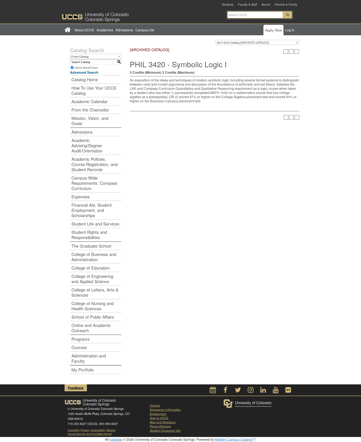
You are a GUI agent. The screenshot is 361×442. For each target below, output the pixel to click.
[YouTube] (275, 390)
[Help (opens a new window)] (296, 51)
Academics (105, 30)
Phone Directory (160, 426)
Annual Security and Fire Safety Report (90, 434)
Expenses (80, 197)
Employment (158, 414)
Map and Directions (162, 422)
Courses (79, 347)
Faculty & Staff (247, 4)
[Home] (67, 30)
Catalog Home (84, 79)
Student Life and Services (95, 224)
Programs (80, 339)
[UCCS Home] (120, 16)
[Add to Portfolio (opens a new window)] (285, 51)
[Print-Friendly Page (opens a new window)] (291, 51)
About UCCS (84, 30)
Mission (111, 430)
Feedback (76, 387)
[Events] (212, 390)
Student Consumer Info (165, 430)
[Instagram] (250, 390)
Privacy (85, 430)
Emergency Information (165, 410)
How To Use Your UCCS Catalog (93, 90)
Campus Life (144, 30)
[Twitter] (238, 390)
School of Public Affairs (92, 317)
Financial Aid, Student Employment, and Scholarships (91, 210)
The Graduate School (91, 246)
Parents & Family (286, 4)
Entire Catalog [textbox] (79, 56)
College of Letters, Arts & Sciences (94, 292)
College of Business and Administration (93, 256)
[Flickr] (288, 390)
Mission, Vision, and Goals (89, 120)
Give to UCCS (159, 418)
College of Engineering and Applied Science (92, 278)
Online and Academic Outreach (91, 327)
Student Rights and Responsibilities (89, 234)
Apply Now (273, 30)
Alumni (265, 4)
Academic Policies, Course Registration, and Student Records (94, 164)
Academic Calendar (89, 101)
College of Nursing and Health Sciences (92, 306)
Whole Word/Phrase (86, 67)
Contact (155, 405)
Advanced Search (84, 72)
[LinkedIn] (263, 390)
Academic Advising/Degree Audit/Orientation (87, 145)
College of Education (90, 268)
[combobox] (257, 42)
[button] (287, 14)
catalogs (116, 439)
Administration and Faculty (88, 358)
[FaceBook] (225, 390)
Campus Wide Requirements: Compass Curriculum (94, 183)
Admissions (124, 30)
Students (228, 4)
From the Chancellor (90, 110)
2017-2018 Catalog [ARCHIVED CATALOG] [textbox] (243, 42)
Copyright (73, 430)
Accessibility (98, 430)
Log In (289, 30)
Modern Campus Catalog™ (235, 439)
